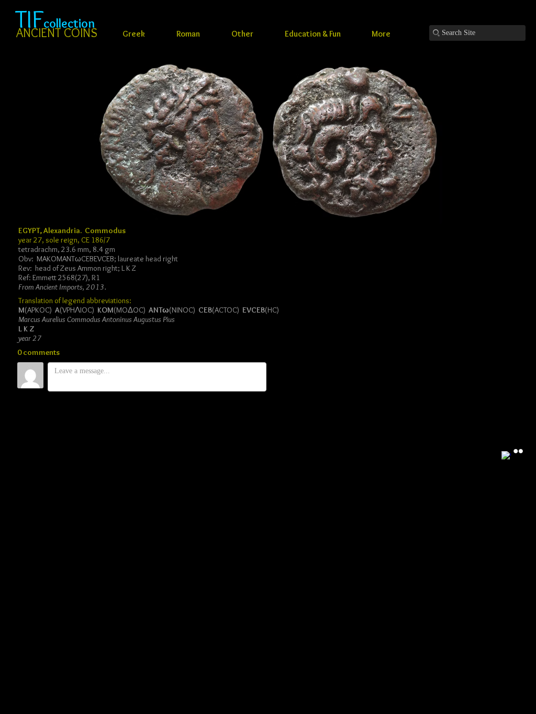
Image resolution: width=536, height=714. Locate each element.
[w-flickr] (518, 451)
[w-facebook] (506, 455)
